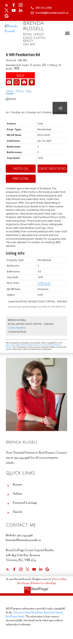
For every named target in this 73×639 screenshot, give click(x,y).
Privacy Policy (60, 579)
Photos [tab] (20, 91)
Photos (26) (20, 168)
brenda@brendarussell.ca (51, 13)
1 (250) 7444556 (16, 327)
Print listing (20, 178)
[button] (41, 8)
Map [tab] (28, 91)
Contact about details (52, 168)
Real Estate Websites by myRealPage (37, 583)
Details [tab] (10, 91)
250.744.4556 (43, 7)
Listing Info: (15, 253)
